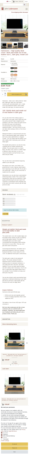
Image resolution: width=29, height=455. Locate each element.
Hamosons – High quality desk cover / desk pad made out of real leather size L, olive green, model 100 (14, 355)
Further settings (5, 440)
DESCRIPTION (6, 220)
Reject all (14, 448)
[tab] (14, 221)
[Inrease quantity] (5, 93)
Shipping (9, 90)
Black (12, 69)
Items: (19, 1)
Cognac (15, 76)
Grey (16, 73)
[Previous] (2, 28)
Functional (5, 439)
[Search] (24, 4)
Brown (15, 69)
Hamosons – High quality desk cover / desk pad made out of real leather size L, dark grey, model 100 (13, 399)
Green (12, 73)
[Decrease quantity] (5, 95)
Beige (12, 76)
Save (14, 451)
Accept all (14, 444)
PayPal (5, 437)
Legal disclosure (12, 431)
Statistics (5, 434)
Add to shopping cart (17, 94)
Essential (5, 432)
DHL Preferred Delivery (9, 436)
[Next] (27, 28)
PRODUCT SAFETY (7, 225)
